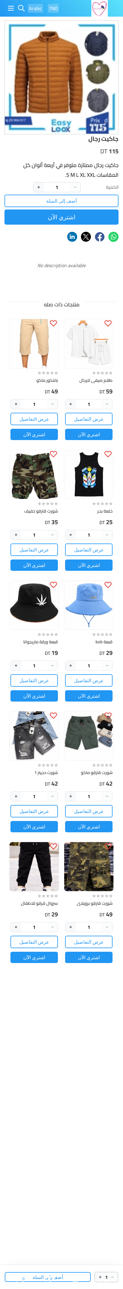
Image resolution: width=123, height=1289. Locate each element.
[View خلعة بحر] (88, 474)
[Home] (103, 1282)
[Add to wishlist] (108, 323)
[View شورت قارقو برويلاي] (88, 866)
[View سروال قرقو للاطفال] (34, 866)
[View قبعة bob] (88, 605)
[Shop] (75, 1282)
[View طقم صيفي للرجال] (88, 343)
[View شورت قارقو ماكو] (88, 735)
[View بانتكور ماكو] (34, 343)
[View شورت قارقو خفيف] (34, 474)
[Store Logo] (99, 8)
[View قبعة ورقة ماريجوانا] (34, 605)
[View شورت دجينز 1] (34, 735)
